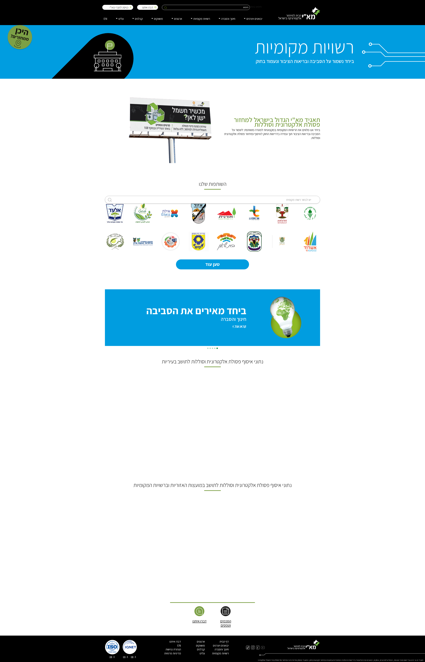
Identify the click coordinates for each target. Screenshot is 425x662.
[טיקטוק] (248, 647)
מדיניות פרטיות (172, 653)
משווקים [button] (158, 19)
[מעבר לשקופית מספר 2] (214, 348)
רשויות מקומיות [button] (201, 19)
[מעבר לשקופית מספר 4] (210, 348)
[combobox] (212, 200)
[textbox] (212, 199)
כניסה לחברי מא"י (119, 7)
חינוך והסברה (222, 649)
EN (105, 19)
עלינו (202, 653)
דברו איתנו (147, 7)
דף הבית (224, 641)
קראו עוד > (239, 326)
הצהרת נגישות (173, 649)
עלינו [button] (121, 19)
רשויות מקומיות (220, 653)
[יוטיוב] (263, 647)
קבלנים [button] (139, 19)
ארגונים (201, 641)
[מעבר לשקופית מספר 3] (212, 348)
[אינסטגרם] (253, 647)
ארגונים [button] (178, 19)
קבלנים (201, 649)
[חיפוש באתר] (165, 7)
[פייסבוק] (258, 647)
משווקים (200, 645)
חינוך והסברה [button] (228, 19)
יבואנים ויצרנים (221, 645)
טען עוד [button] (212, 264)
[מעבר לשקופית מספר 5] (208, 348)
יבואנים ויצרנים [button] (254, 19)
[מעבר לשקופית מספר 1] (217, 348)
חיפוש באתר (256, 6)
